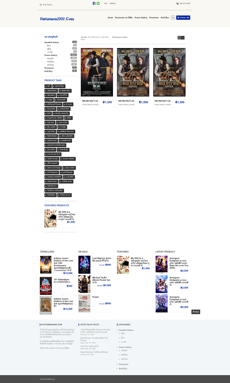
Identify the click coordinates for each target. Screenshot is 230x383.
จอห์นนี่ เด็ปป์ (64, 109)
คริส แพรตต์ (61, 100)
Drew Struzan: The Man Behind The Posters (94, 339)
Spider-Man (65, 91)
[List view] (182, 38)
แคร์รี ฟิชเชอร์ (67, 172)
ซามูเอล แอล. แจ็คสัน (54, 118)
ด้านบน (196, 312)
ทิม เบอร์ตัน (51, 127)
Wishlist (112, 3)
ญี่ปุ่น (49, 48)
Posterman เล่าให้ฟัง (124, 17)
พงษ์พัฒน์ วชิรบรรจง (66, 131)
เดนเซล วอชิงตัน (68, 159)
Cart (105, 3)
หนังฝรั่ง (95, 104)
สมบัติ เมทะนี (51, 140)
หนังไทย (50, 64)
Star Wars (50, 95)
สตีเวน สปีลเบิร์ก (67, 136)
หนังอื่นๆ (50, 61)
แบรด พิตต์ (69, 177)
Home (110, 17)
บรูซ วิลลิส (50, 131)
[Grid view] (179, 38)
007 (48, 86)
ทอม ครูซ (50, 122)
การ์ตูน (49, 100)
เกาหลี (49, 52)
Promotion (154, 17)
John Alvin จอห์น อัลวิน (89, 346)
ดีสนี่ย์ (69, 118)
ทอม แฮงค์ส (63, 122)
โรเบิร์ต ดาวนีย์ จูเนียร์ (54, 190)
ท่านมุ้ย (62, 127)
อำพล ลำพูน (64, 150)
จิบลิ (48, 113)
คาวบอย (69, 104)
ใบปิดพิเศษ (51, 195)
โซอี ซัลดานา (52, 186)
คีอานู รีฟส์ (51, 109)
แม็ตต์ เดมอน (52, 181)
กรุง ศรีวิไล (63, 95)
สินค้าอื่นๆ (165, 17)
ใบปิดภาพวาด (65, 195)
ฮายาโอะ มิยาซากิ (53, 154)
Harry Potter (59, 86)
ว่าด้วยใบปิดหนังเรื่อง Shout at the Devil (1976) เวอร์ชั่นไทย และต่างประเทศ (95, 330)
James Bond (51, 91)
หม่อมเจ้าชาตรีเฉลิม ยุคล (56, 145)
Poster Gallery (141, 17)
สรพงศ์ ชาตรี (65, 140)
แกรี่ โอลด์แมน (52, 172)
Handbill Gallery (51, 42)
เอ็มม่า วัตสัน (69, 168)
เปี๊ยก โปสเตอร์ (52, 163)
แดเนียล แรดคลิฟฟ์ (54, 177)
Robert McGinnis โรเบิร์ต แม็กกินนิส (94, 352)
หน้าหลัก (84, 37)
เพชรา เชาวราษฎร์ (53, 168)
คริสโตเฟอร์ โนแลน (54, 104)
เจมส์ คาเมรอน (52, 159)
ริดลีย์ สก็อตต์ (51, 136)
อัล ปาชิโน (51, 150)
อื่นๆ (49, 45)
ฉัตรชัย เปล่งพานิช (61, 113)
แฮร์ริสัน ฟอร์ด (67, 181)
